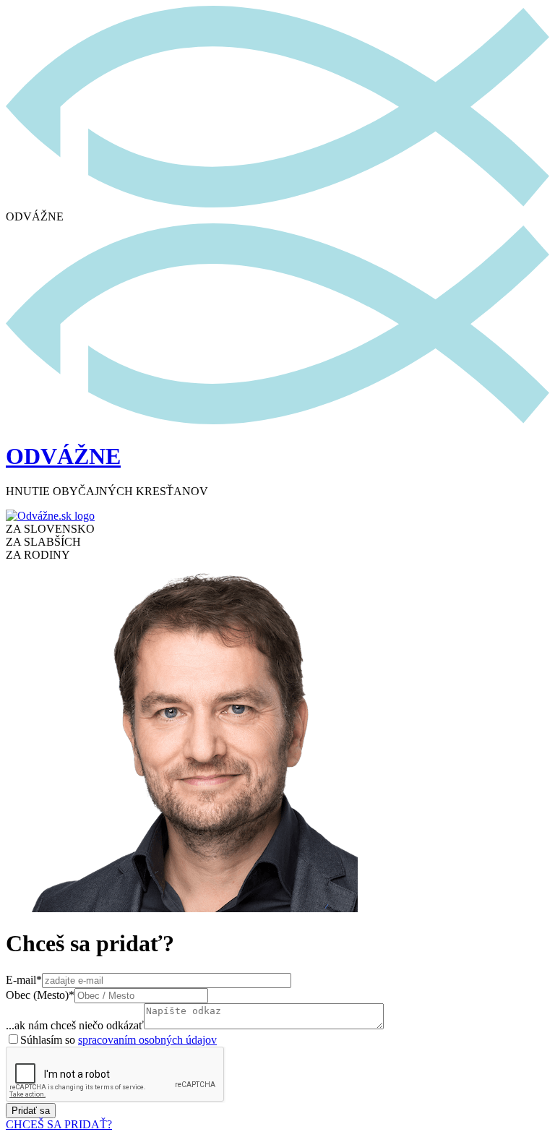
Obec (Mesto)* (40, 995)
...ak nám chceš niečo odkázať (75, 1025)
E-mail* (24, 980)
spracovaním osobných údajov (147, 1040)
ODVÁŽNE (63, 456)
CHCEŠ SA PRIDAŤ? (59, 1124)
